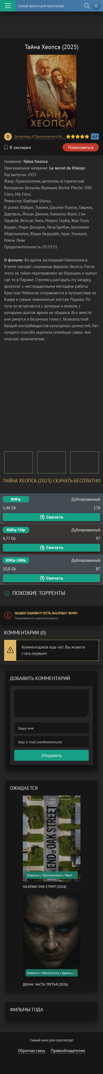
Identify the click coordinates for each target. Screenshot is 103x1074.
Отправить (51, 755)
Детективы (22, 136)
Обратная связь (31, 1050)
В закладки (20, 147)
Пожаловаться (80, 147)
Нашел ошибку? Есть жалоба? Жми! (46, 613)
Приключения (44, 136)
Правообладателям (68, 1050)
